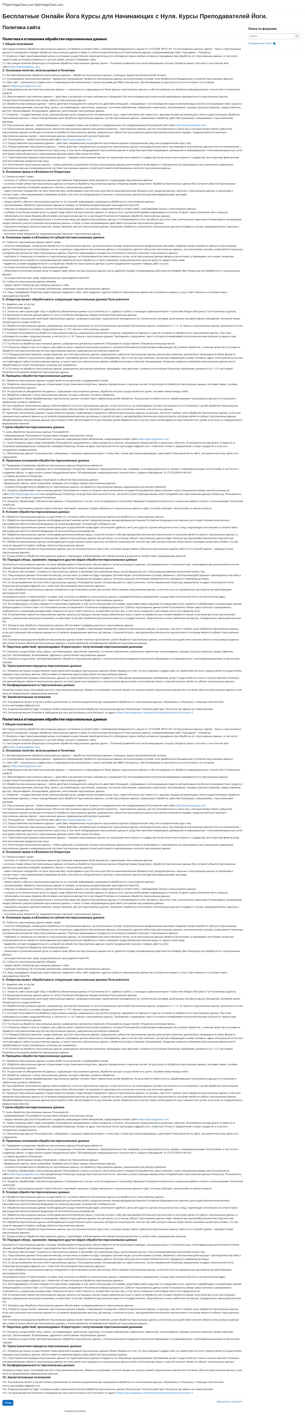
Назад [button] (7, 1402)
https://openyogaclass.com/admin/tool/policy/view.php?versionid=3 (155, 712)
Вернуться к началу (228, 1401)
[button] (275, 44)
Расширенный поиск (260, 43)
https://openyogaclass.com (24, 66)
